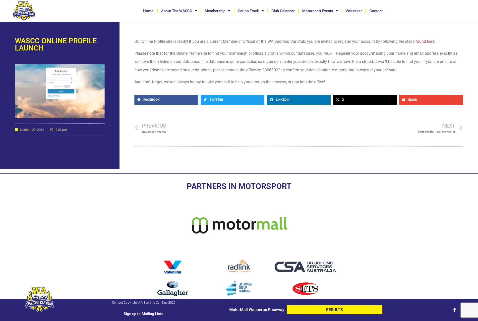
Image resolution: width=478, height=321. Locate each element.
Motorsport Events (317, 11)
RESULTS (334, 309)
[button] (166, 100)
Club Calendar (283, 11)
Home (148, 11)
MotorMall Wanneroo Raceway (256, 309)
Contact (376, 11)
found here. (425, 41)
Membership (215, 11)
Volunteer (354, 11)
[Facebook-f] (455, 310)
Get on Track (248, 11)
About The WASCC (176, 11)
